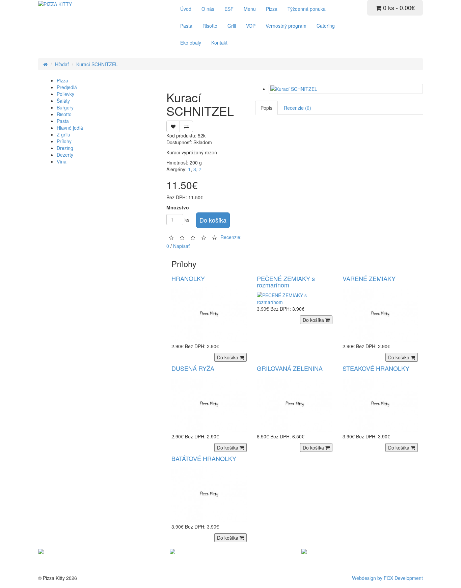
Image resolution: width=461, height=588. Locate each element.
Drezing (65, 148)
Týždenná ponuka (307, 8)
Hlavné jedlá (70, 127)
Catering (326, 25)
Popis (266, 107)
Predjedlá (67, 87)
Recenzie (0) (297, 107)
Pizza (271, 8)
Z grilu (63, 134)
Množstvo (177, 207)
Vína (61, 161)
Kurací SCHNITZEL (97, 64)
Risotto (209, 25)
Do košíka (212, 219)
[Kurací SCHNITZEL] (346, 89)
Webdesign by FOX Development (387, 577)
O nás (207, 8)
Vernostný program (286, 25)
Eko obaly (190, 42)
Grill (231, 25)
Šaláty (63, 100)
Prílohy (64, 141)
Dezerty (65, 154)
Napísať (181, 245)
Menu (250, 8)
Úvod (185, 8)
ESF (229, 8)
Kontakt (219, 42)
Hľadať (62, 64)
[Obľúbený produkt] (173, 126)
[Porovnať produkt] (186, 126)
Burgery (65, 107)
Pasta (186, 25)
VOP (250, 25)
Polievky (65, 94)
